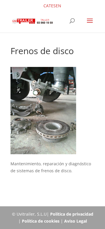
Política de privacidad (71, 214)
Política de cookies (41, 221)
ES (53, 5)
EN (58, 5)
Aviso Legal (75, 221)
